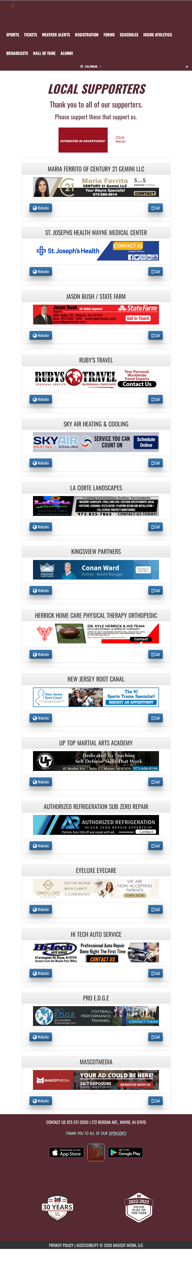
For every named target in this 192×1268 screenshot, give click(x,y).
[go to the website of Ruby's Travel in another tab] (96, 377)
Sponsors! (117, 1133)
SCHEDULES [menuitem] (129, 35)
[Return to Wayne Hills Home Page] (11, 6)
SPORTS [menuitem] (12, 35)
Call (157, 207)
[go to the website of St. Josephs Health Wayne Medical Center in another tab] (96, 250)
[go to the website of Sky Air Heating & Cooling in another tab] (96, 441)
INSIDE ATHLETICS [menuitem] (157, 35)
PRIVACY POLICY (61, 1245)
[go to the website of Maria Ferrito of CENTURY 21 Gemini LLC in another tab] (96, 186)
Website (43, 207)
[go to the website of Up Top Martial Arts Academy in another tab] (96, 760)
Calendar (91, 66)
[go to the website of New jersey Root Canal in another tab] (96, 696)
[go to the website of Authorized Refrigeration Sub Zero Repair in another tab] (96, 824)
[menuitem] (31, 34)
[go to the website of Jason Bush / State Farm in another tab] (96, 314)
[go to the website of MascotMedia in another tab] (96, 1079)
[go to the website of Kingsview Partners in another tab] (96, 569)
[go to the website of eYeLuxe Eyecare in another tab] (96, 888)
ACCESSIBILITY (87, 1245)
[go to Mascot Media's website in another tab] (96, 139)
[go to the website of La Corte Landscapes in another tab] (96, 505)
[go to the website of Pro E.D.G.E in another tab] (96, 1015)
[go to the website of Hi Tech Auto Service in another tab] (96, 951)
